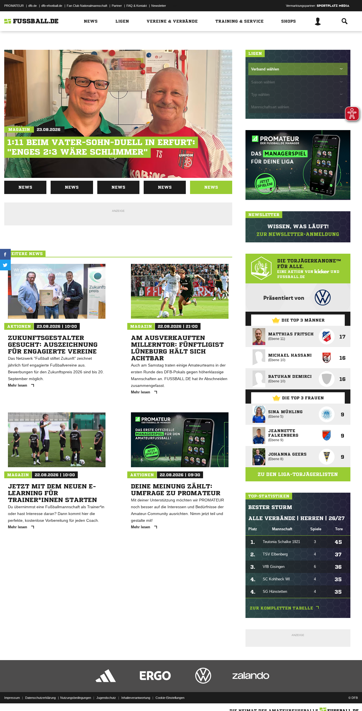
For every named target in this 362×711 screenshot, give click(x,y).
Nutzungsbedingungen (75, 697)
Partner (117, 5)
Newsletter (158, 5)
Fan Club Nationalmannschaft (87, 5)
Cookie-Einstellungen (170, 697)
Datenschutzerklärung (40, 697)
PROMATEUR (14, 5)
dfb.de (32, 5)
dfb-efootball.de (51, 5)
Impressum (12, 697)
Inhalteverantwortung (135, 697)
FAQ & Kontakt (136, 5)
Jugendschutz (106, 697)
